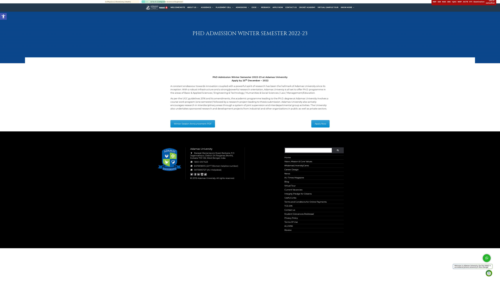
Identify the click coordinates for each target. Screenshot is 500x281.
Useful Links (290, 198)
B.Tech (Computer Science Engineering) (128, 2)
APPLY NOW (166, 2)
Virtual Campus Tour (328, 7)
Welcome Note (177, 7)
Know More (346, 7)
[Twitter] (191, 174)
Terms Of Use (291, 222)
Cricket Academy (307, 7)
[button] (3, 16)
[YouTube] (202, 174)
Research (265, 7)
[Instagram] (205, 174)
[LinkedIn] (198, 174)
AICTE (465, 2)
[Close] (35, 233)
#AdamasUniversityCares (296, 165)
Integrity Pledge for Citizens (298, 194)
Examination (479, 2)
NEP (434, 2)
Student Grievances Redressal (299, 214)
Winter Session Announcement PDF (193, 124)
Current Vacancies (293, 190)
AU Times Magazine (294, 177)
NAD (444, 2)
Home (287, 157)
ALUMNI (288, 226)
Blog (286, 181)
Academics (206, 7)
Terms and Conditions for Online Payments (305, 202)
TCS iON (288, 206)
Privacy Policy (291, 218)
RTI (470, 2)
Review (288, 230)
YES (25, 252)
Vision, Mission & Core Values (298, 161)
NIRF (460, 2)
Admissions (241, 7)
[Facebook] (195, 174)
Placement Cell (223, 7)
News (287, 173)
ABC (449, 2)
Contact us (291, 7)
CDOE (253, 7)
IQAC (454, 2)
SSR (439, 2)
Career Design (291, 169)
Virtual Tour (290, 185)
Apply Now (278, 7)
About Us (191, 7)
